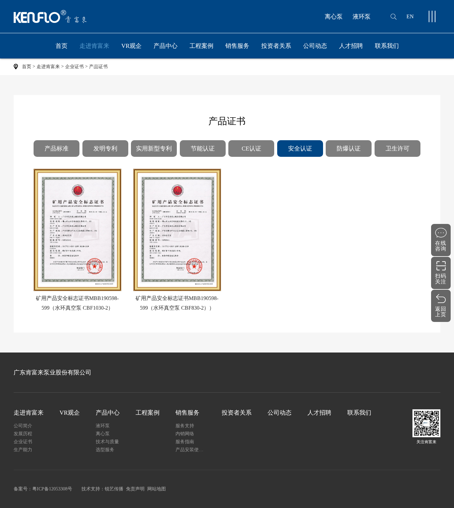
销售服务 (237, 46)
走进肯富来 (94, 46)
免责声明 (135, 488)
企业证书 (74, 66)
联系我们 (387, 46)
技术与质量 (107, 441)
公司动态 (315, 46)
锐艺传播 (114, 488)
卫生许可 (397, 148)
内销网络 (184, 433)
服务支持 (184, 425)
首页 (61, 46)
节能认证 (203, 148)
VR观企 (131, 46)
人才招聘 (351, 46)
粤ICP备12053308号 (52, 488)
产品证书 (98, 66)
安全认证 (300, 148)
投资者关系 (276, 46)
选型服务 (105, 449)
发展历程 (23, 433)
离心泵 (334, 16)
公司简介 (23, 425)
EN (410, 16)
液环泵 (362, 16)
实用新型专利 (154, 148)
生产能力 (23, 449)
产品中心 (165, 46)
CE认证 (251, 148)
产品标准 (56, 148)
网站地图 (156, 488)
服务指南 (184, 441)
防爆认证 (349, 148)
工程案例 (201, 46)
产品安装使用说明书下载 (190, 449)
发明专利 (105, 148)
